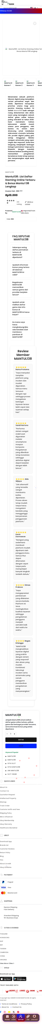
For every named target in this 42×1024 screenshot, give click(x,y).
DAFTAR (21, 740)
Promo (7, 1020)
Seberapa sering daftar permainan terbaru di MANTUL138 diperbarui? (20, 252)
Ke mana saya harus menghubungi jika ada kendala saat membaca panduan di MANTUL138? (20, 329)
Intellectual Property (8, 798)
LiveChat (34, 1020)
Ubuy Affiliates (5, 867)
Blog (2, 856)
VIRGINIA (3, 960)
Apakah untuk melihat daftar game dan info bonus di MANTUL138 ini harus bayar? (21, 308)
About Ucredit (5, 864)
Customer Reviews (7, 849)
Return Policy (5, 852)
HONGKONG (4, 937)
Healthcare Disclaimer (8, 828)
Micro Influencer (6, 817)
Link (27, 1020)
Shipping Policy (6, 813)
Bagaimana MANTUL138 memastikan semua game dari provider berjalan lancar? (20, 288)
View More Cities (6, 963)
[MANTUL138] (10, 4)
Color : (10, 219)
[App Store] (6, 979)
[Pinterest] (19, 1012)
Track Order (5, 806)
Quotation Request (7, 795)
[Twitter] (15, 1012)
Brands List (4, 845)
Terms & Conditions (9, 1004)
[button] (35, 23)
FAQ (1, 860)
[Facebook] (1, 1012)
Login (13, 1020)
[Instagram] (6, 1012)
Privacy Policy (26, 1004)
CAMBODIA (4, 952)
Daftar (20, 1020)
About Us (3, 787)
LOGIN (21, 746)
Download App (6, 841)
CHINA (2, 956)
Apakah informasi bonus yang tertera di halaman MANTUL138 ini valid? (20, 270)
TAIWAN (3, 949)
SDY (1, 945)
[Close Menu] (2, 4)
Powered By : (8, 212)
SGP (1, 941)
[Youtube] (10, 1012)
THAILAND (3, 934)
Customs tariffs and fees (10, 809)
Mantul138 (18, 110)
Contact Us (4, 791)
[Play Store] (19, 979)
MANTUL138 (9, 172)
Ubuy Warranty (6, 824)
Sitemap (3, 802)
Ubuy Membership (7, 820)
